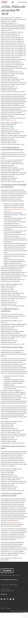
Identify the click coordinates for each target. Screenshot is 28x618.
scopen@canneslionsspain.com (9, 160)
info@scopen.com (11, 120)
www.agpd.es (10, 551)
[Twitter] (4, 599)
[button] (12, 2)
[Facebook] (1, 599)
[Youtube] (10, 599)
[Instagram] (7, 599)
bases (9, 532)
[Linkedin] (13, 599)
